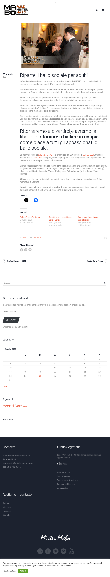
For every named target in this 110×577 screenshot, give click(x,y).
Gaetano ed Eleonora (66, 484)
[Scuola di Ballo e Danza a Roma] (16, 10)
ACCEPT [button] (23, 571)
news (25, 407)
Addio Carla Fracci (95, 261)
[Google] (56, 551)
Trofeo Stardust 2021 (16, 261)
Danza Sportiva (63, 476)
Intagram (7, 507)
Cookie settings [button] (10, 571)
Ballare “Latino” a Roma (30, 217)
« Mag (5, 386)
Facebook (7, 511)
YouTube (6, 515)
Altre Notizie (37, 237)
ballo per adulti (88, 155)
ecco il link (37, 158)
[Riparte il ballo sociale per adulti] (55, 45)
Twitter (6, 503)
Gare (18, 406)
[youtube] (71, 551)
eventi (8, 405)
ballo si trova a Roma (46, 155)
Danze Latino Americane (67, 480)
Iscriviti (11, 320)
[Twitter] (63, 551)
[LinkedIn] (40, 551)
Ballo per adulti (63, 472)
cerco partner (63, 488)
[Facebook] (48, 551)
